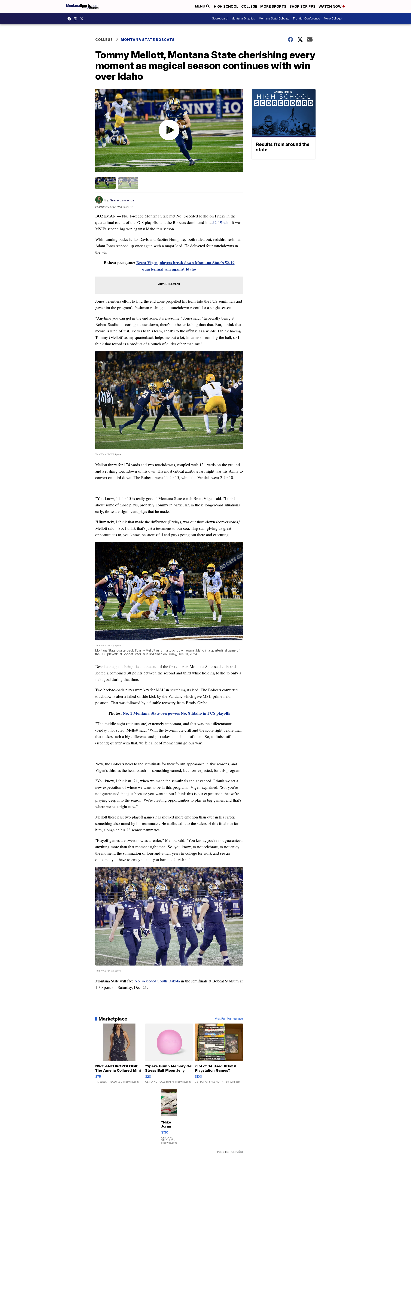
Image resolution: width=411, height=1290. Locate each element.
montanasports (70, 19)
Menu (200, 6)
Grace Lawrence (122, 200)
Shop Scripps (302, 6)
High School (226, 6)
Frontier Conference (306, 18)
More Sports (273, 6)
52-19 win (220, 222)
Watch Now (330, 6)
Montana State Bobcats (274, 18)
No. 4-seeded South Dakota (157, 980)
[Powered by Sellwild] (237, 1151)
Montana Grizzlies (243, 18)
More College (333, 18)
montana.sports (76, 19)
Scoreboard (220, 18)
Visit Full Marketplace (229, 1018)
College (249, 6)
